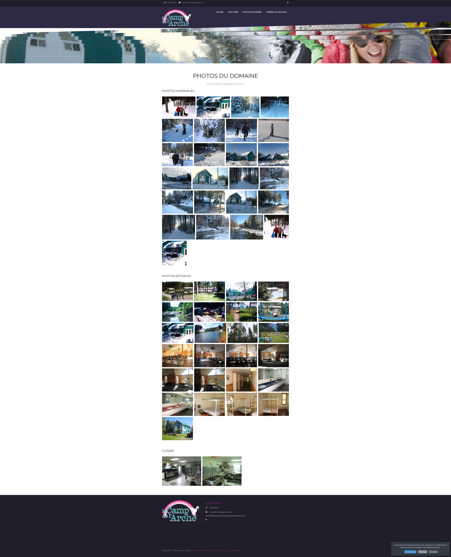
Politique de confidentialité (229, 550)
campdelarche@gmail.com (192, 2)
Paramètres (433, 552)
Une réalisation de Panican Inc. (203, 550)
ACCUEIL (220, 12)
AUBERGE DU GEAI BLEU (276, 12)
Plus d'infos (422, 552)
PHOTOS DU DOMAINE (252, 12)
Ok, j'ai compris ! (410, 552)
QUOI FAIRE (233, 12)
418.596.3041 (172, 2)
